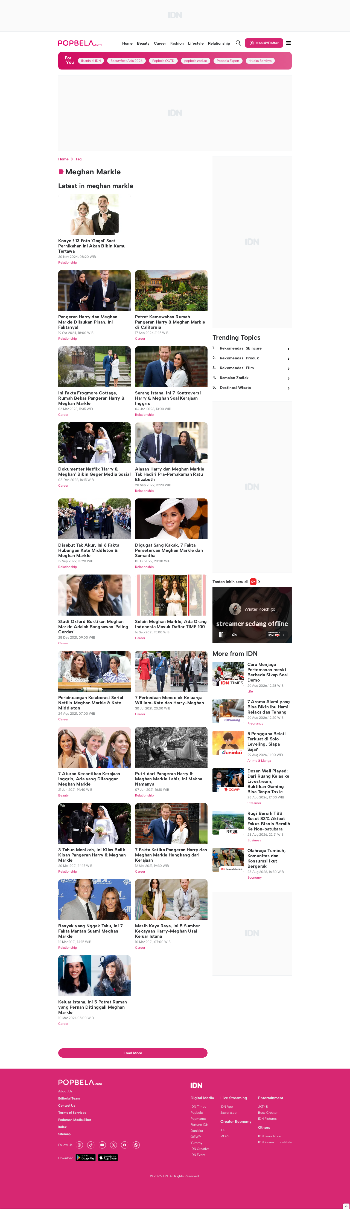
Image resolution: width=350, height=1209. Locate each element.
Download (65, 1158)
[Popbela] (80, 43)
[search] (238, 43)
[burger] (288, 43)
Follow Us (65, 1145)
